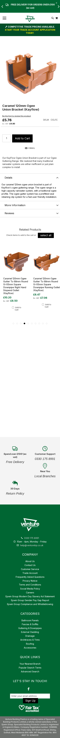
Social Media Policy (30, 588)
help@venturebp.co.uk (31, 545)
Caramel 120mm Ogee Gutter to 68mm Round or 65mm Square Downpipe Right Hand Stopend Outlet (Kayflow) (15, 286)
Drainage (30, 636)
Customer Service (30, 569)
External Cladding (30, 632)
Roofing (30, 643)
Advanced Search (30, 671)
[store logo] (30, 18)
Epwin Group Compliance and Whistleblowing (30, 604)
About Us (30, 561)
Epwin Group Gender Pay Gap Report (30, 600)
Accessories (30, 647)
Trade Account (30, 573)
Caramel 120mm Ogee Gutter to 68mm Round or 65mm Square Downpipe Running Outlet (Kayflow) (46, 284)
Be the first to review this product (16, 116)
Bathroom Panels (30, 620)
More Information (15, 205)
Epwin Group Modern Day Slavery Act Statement (30, 596)
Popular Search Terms (30, 667)
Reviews (9, 213)
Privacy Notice (30, 580)
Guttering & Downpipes (30, 628)
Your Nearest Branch (30, 663)
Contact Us (30, 565)
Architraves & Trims (30, 639)
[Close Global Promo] (56, 2)
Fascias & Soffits (30, 624)
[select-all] (46, 235)
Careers (30, 592)
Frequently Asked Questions (30, 577)
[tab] (30, 177)
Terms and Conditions (30, 584)
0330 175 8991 (31, 538)
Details (8, 177)
